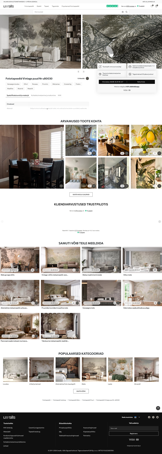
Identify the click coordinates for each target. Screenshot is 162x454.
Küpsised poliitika (89, 431)
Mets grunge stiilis (7, 275)
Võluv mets (127, 275)
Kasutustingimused (89, 428)
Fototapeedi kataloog (59, 400)
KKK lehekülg (7, 428)
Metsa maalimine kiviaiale (92, 275)
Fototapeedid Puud (88, 400)
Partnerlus (86, 435)
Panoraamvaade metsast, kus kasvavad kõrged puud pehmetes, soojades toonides (14, 341)
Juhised (5, 446)
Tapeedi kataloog (34, 431)
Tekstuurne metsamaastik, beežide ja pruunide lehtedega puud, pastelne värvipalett (55, 341)
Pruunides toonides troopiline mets (55, 308)
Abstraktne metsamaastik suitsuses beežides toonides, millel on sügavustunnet (14, 308)
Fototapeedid (46, 400)
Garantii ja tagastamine (36, 428)
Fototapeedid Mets (74, 400)
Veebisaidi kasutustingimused (69, 435)
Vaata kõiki (81, 391)
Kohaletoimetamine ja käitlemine (14, 442)
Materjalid (6, 431)
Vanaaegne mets (88, 308)
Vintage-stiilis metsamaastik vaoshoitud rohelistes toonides (55, 275)
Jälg (60, 431)
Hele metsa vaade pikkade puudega (136, 308)
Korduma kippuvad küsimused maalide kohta (13, 437)
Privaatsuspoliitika (65, 428)
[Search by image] (122, 11)
